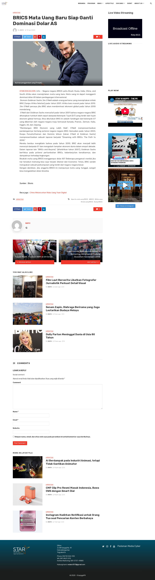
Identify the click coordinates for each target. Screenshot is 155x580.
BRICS (92, 199)
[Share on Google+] (35, 37)
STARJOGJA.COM (27, 91)
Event (129, 3)
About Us (138, 3)
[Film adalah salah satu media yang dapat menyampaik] (125, 150)
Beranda (81, 3)
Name (15, 412)
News (99, 3)
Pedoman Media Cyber (128, 546)
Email (15, 420)
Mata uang (99, 199)
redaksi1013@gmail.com (76, 565)
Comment (17, 383)
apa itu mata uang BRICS (80, 199)
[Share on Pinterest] (39, 37)
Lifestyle (109, 3)
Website (16, 428)
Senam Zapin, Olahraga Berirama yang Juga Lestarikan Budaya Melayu (73, 309)
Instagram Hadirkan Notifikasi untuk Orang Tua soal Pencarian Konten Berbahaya (72, 517)
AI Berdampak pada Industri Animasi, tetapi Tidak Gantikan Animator (73, 462)
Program (91, 3)
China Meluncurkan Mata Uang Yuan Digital (48, 193)
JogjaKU (119, 3)
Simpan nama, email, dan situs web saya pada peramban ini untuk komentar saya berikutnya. (52, 437)
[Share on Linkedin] (44, 37)
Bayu (22, 30)
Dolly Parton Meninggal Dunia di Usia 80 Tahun (70, 336)
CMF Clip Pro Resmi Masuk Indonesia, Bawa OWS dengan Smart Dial (72, 489)
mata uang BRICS (87, 202)
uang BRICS (98, 202)
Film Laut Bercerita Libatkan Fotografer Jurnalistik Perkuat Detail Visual (71, 282)
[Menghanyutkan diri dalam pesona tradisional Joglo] (125, 185)
